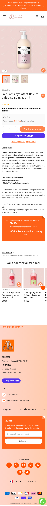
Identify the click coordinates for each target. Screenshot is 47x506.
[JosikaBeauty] (16, 16)
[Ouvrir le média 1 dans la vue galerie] (6, 79)
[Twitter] (16, 465)
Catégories (6, 409)
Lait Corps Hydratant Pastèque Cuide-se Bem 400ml (33, 295)
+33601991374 (13, 395)
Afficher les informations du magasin (26, 232)
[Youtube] (23, 465)
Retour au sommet (11, 327)
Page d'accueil (7, 252)
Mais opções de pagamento (24, 141)
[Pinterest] (20, 472)
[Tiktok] (27, 472)
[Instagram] (30, 465)
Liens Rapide (30, 409)
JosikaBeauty (14, 503)
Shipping (17, 121)
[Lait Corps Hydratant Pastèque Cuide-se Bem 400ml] (34, 278)
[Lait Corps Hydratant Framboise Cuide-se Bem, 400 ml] (12, 278)
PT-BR (31, 481)
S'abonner (23, 441)
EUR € (16, 481)
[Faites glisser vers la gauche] (3, 5)
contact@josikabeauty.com (18, 400)
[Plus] (15, 129)
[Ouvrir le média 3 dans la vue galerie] (24, 79)
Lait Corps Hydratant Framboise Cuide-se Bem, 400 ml (11, 295)
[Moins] (4, 129)
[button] (37, 16)
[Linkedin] (38, 465)
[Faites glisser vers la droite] (43, 5)
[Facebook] (9, 465)
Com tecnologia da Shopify (29, 503)
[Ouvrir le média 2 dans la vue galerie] (15, 79)
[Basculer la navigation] (4, 16)
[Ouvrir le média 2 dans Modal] (23, 49)
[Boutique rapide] (19, 284)
